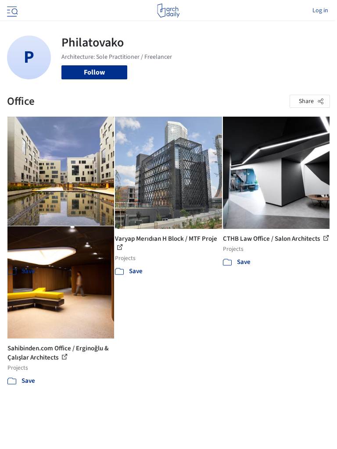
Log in (320, 10)
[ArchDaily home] (168, 11)
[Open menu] (11, 10)
